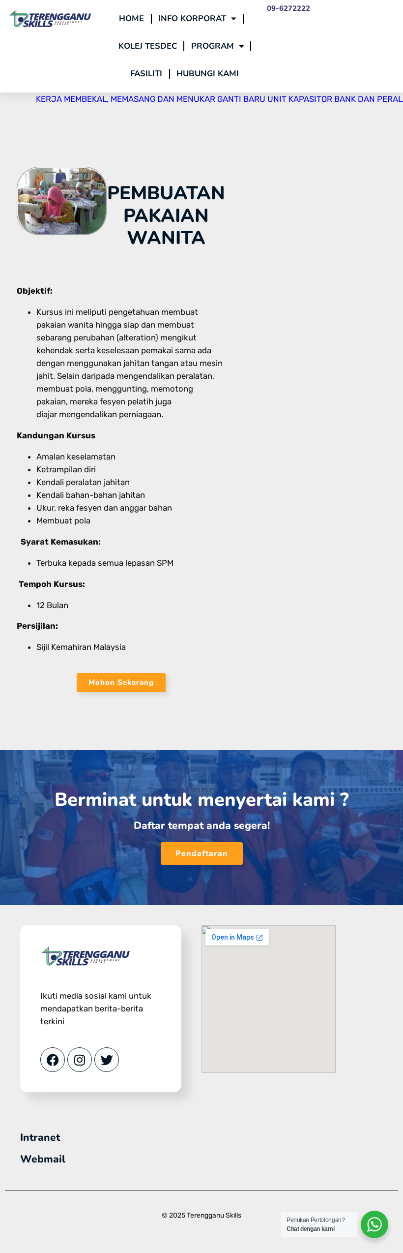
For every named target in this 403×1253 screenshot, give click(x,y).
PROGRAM (212, 46)
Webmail (42, 1159)
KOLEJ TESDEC (147, 46)
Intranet (40, 1137)
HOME (131, 18)
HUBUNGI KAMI (207, 73)
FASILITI (146, 73)
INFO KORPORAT (192, 18)
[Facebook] (52, 1059)
